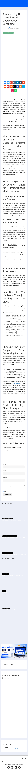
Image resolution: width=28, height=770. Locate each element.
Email (4, 470)
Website (5, 477)
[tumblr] (20, 82)
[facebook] (5, 82)
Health (3, 573)
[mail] (23, 86)
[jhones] (4, 729)
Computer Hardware (5, 608)
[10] (4, 691)
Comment (5, 451)
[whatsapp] (15, 90)
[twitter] (8, 82)
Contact (8, 758)
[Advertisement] (14, 67)
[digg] (14, 86)
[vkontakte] (14, 82)
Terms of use (15, 758)
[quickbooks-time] (4, 724)
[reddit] (5, 86)
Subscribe (6, 492)
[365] (4, 720)
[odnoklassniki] (20, 86)
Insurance (4, 591)
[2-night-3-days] (4, 705)
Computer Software (5, 518)
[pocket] (11, 86)
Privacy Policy (22, 758)
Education (10, 518)
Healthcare (6, 573)
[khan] (4, 682)
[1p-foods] (4, 696)
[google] (11, 82)
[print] (12, 90)
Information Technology (13, 535)
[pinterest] (8, 86)
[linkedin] (17, 82)
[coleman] (4, 734)
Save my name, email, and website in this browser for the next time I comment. (14, 487)
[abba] (4, 687)
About (3, 758)
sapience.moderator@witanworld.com (14, 749)
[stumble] (23, 82)
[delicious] (17, 86)
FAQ (3, 761)
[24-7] (4, 710)
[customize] (4, 701)
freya (9, 27)
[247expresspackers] (4, 715)
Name (4, 464)
